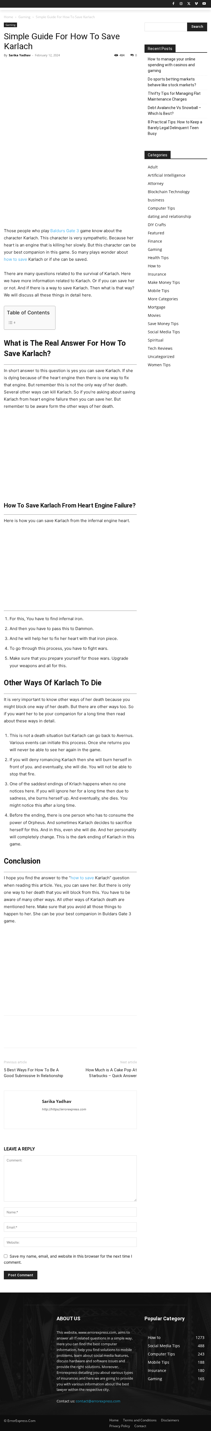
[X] (189, 4)
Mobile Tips (158, 290)
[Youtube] (204, 4)
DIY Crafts (157, 224)
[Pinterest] (34, 67)
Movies (154, 315)
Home (8, 17)
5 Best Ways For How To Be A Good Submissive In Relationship (33, 1072)
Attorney (155, 183)
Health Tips (158, 257)
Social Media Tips (164, 331)
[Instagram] (181, 4)
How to (154, 265)
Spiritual (155, 340)
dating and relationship (169, 216)
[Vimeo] (196, 4)
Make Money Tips (164, 282)
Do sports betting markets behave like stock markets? (172, 82)
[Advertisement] (70, 186)
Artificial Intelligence (166, 175)
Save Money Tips (163, 323)
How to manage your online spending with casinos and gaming (171, 65)
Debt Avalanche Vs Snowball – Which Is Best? (174, 111)
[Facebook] (173, 4)
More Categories (163, 298)
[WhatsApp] (47, 67)
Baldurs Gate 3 (64, 230)
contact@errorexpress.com (98, 1401)
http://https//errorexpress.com (64, 1109)
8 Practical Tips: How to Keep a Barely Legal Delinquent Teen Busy (175, 128)
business (156, 200)
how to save (15, 259)
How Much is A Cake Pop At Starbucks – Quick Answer (111, 1072)
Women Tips (159, 364)
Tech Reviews (160, 348)
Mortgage (156, 307)
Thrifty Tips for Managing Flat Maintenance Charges (174, 96)
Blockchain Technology (169, 191)
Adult (153, 167)
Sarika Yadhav (19, 55)
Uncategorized (161, 356)
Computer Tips (161, 208)
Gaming (24, 17)
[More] (60, 67)
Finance (155, 241)
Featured (156, 232)
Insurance (157, 274)
